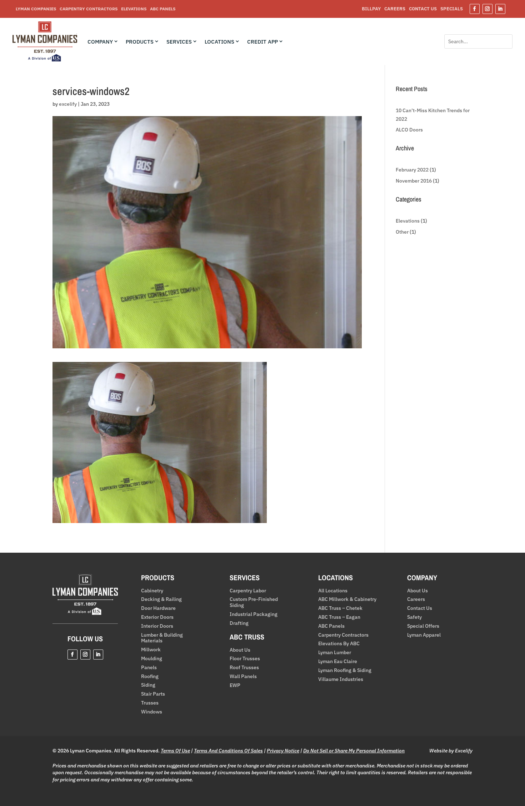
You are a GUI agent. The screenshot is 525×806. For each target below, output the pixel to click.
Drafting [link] (239, 623)
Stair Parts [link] (153, 694)
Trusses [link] (150, 703)
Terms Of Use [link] (175, 750)
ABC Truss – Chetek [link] (340, 608)
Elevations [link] (133, 8)
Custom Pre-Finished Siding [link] (254, 602)
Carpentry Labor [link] (248, 591)
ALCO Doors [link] (409, 129)
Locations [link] (219, 42)
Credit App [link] (262, 42)
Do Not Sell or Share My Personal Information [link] (354, 750)
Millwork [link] (151, 650)
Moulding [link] (151, 659)
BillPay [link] (371, 9)
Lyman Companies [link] (36, 8)
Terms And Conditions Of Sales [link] (228, 750)
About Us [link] (240, 650)
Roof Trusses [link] (244, 668)
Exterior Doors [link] (157, 617)
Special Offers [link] (423, 626)
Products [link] (140, 42)
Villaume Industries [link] (340, 679)
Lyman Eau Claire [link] (337, 661)
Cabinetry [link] (152, 591)
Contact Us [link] (423, 9)
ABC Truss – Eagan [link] (339, 617)
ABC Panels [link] (162, 8)
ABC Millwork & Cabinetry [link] (347, 599)
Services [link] (179, 42)
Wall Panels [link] (243, 676)
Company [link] (100, 42)
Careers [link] (394, 9)
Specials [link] (451, 9)
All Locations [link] (333, 591)
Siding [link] (148, 685)
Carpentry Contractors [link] (89, 8)
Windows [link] (151, 712)
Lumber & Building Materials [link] (162, 638)
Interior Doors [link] (157, 626)
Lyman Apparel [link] (424, 635)
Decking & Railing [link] (161, 599)
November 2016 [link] (414, 181)
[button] (475, 9)
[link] (44, 59)
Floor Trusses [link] (245, 659)
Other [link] (402, 232)
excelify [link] (68, 104)
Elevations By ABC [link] (339, 644)
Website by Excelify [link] (450, 750)
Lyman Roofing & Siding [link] (344, 670)
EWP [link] (235, 685)
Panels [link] (149, 668)
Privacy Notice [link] (283, 750)
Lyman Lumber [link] (334, 653)
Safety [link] (414, 617)
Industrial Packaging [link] (254, 614)
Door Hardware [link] (158, 608)
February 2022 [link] (412, 169)
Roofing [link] (150, 676)
